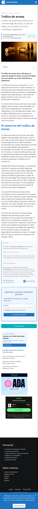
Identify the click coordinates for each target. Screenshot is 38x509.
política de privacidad (18, 310)
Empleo (6, 478)
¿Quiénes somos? (9, 474)
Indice (5, 67)
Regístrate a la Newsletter (12, 455)
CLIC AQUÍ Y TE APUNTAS (19, 314)
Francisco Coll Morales (11, 34)
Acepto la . (15, 310)
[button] (36, 2)
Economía (17, 13)
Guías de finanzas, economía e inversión (17, 453)
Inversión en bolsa (10, 460)
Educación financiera (11, 457)
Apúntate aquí (19, 505)
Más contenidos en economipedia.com (8, 281)
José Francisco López (15, 38)
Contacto (6, 480)
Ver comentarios (19, 326)
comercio (29, 85)
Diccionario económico (7, 13)
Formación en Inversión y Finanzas (15, 449)
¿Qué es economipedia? (11, 472)
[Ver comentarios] (34, 36)
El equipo (6, 476)
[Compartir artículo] (29, 36)
